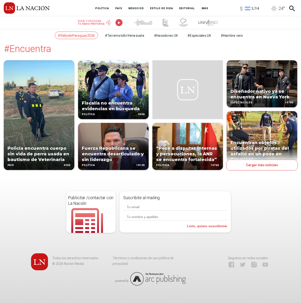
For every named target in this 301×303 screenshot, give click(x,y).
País (11, 165)
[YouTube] (265, 264)
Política (88, 114)
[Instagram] (254, 264)
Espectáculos (241, 102)
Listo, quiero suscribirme (207, 226)
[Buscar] (292, 8)
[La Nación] (27, 8)
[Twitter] (242, 264)
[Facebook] (231, 264)
